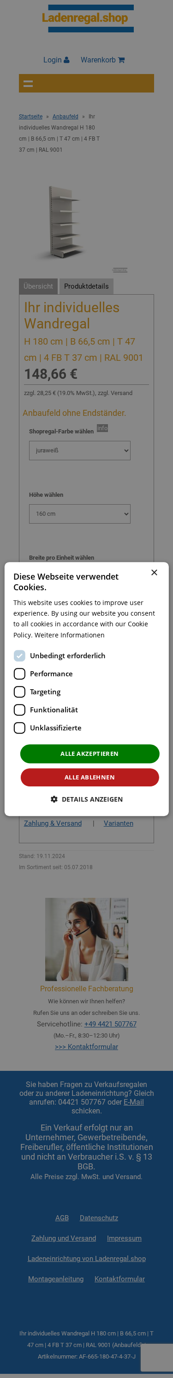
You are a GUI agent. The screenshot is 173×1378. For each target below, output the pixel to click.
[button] (87, 799)
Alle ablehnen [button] (90, 777)
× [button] (153, 572)
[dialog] (86, 689)
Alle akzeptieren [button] (89, 753)
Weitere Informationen (70, 634)
